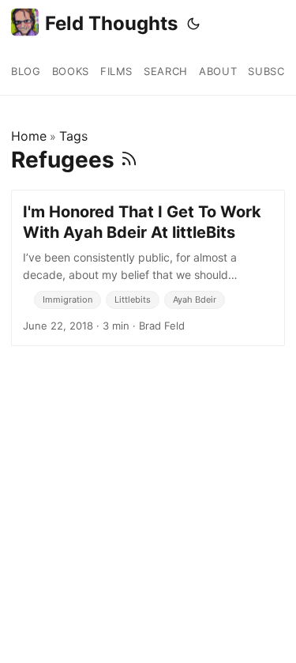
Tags (73, 136)
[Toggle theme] (193, 23)
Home (29, 136)
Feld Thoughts (111, 23)
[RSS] (129, 159)
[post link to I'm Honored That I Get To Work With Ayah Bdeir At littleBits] (148, 267)
